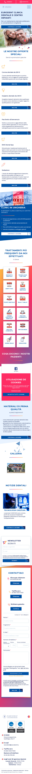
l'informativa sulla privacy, (19, 555)
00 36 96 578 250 (9, 755)
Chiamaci (9, 1)
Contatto (25, 1)
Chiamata (16, 583)
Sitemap (26, 770)
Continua (16, 609)
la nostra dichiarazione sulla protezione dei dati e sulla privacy (13, 682)
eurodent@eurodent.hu (11, 745)
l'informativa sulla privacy (6, 770)
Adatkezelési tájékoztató (18, 770)
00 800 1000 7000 (9, 751)
